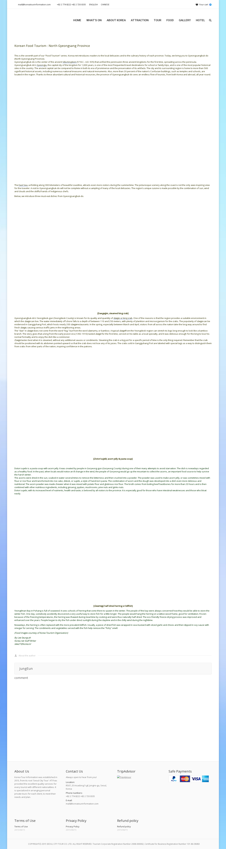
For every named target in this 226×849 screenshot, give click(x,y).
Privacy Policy (72, 826)
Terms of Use (21, 826)
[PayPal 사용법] (189, 781)
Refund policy (124, 826)
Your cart (205, 4)
